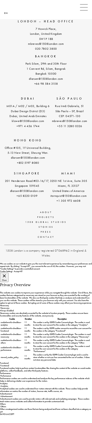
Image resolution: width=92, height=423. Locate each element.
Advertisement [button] (6, 393)
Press (46, 231)
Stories (46, 226)
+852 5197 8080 (28, 163)
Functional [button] (4, 363)
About (46, 212)
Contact (46, 236)
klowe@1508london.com (28, 121)
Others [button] (3, 404)
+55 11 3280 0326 (69, 126)
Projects (46, 217)
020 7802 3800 (46, 49)
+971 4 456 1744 (28, 126)
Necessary (4, 308)
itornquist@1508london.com (68, 196)
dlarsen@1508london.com (46, 79)
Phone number (6, 7)
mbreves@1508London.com (46, 44)
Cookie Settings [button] (6, 271)
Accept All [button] (18, 271)
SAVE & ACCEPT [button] (7, 414)
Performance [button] (5, 373)
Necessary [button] (4, 305)
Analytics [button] (4, 383)
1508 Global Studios (46, 221)
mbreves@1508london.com (69, 121)
